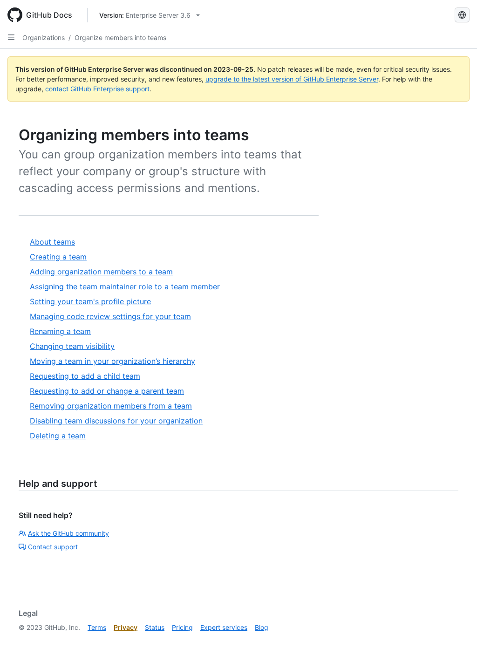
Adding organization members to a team (101, 271)
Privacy (125, 627)
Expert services (223, 627)
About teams (52, 241)
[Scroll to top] (456, 641)
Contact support (53, 547)
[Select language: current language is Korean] (462, 14)
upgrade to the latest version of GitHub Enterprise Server (291, 79)
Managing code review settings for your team (110, 316)
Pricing (182, 627)
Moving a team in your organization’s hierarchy (112, 361)
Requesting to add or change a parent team (107, 391)
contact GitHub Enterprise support (97, 89)
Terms (97, 627)
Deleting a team (58, 435)
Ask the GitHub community (68, 533)
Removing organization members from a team (111, 405)
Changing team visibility (72, 346)
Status (154, 627)
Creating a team (58, 256)
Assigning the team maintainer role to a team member (125, 286)
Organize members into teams (120, 37)
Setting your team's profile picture (90, 301)
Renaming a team (60, 331)
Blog (261, 627)
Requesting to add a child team (85, 376)
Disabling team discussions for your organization (116, 420)
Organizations (43, 37)
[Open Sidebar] (11, 37)
